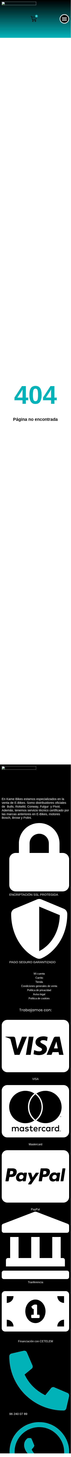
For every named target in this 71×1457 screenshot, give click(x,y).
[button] (64, 19)
